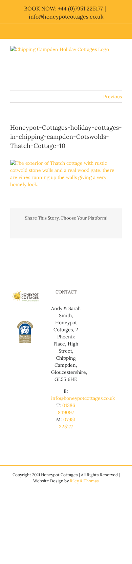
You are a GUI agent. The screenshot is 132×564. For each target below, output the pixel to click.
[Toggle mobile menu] (119, 61)
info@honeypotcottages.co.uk (66, 16)
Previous (112, 97)
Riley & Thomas (84, 480)
